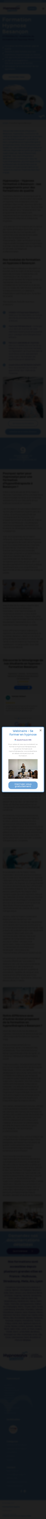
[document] (23, 759)
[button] (40, 730)
